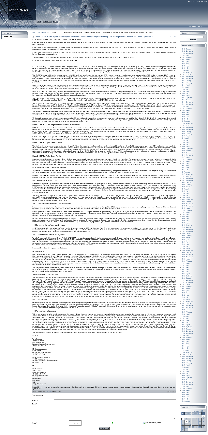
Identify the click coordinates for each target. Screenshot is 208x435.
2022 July (185, 297)
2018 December (187, 206)
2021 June (185, 269)
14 (200, 421)
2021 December (187, 282)
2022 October (186, 303)
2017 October (186, 176)
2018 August (186, 197)
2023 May (185, 318)
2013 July (185, 68)
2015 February (187, 108)
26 (193, 427)
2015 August (186, 121)
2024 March (186, 339)
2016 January (186, 132)
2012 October (186, 49)
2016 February (187, 134)
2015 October (186, 125)
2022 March (186, 288)
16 (183, 424)
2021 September (187, 276)
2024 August (186, 350)
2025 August (186, 375)
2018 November (187, 204)
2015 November (187, 127)
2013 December (187, 78)
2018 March (186, 187)
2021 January (186, 259)
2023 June (185, 320)
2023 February (187, 312)
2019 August (186, 223)
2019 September (187, 225)
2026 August (186, 401)
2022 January (186, 284)
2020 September (187, 250)
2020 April (185, 240)
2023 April (185, 316)
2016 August (186, 146)
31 (186, 429)
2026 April (185, 392)
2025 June (185, 371)
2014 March (186, 85)
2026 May (185, 395)
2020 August (186, 248)
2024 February (187, 337)
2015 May (185, 115)
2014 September (187, 98)
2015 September (187, 123)
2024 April (185, 342)
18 (190, 424)
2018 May (185, 191)
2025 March (186, 365)
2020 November (187, 255)
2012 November (187, 51)
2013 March (186, 59)
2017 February (187, 159)
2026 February (187, 388)
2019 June (185, 218)
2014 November (187, 102)
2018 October (186, 202)
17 (186, 424)
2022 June (185, 295)
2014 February (187, 83)
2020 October (186, 252)
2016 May (185, 140)
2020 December (187, 257)
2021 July (185, 272)
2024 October (186, 354)
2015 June (185, 117)
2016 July (185, 144)
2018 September (187, 199)
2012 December (187, 53)
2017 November (187, 178)
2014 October (186, 100)
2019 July (185, 221)
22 (203, 424)
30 (183, 429)
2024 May (185, 344)
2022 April (185, 291)
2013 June (185, 66)
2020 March (186, 238)
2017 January (186, 157)
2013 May (185, 64)
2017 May (185, 165)
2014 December (187, 104)
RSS (202, 26)
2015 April (185, 112)
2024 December (187, 358)
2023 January (186, 310)
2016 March (186, 136)
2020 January (186, 233)
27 (196, 427)
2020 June (185, 244)
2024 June (185, 346)
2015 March (186, 110)
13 (196, 421)
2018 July (185, 195)
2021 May (185, 267)
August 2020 (198, 411)
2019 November (187, 229)
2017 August (186, 172)
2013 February (187, 57)
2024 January (186, 335)
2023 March (186, 314)
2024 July (185, 348)
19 (193, 424)
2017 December (187, 180)
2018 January (186, 182)
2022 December (187, 308)
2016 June (185, 142)
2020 (38, 32)
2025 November (187, 382)
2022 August (186, 299)
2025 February (187, 363)
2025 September (187, 378)
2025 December (187, 384)
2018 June (185, 193)
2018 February (187, 185)
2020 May (185, 242)
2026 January (186, 386)
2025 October (186, 380)
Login (55, 21)
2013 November (187, 76)
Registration (47, 21)
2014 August (186, 95)
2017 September (187, 174)
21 (200, 424)
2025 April (185, 367)
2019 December (187, 231)
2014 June (185, 91)
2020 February (187, 235)
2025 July (185, 373)
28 (49, 32)
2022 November (187, 305)
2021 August (186, 274)
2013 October (186, 74)
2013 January (186, 55)
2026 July (185, 399)
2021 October (186, 278)
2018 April (185, 189)
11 (190, 421)
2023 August (186, 325)
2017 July (185, 170)
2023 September (187, 327)
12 (193, 421)
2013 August (186, 70)
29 (203, 427)
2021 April (185, 265)
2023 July (185, 322)
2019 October (186, 227)
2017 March (186, 161)
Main (38, 21)
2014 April (185, 87)
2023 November (187, 331)
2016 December (187, 155)
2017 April (185, 163)
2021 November (187, 280)
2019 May (185, 216)
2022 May (185, 293)
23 (183, 427)
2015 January (186, 106)
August (44, 32)
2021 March (186, 263)
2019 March (186, 212)
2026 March (186, 390)
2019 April (185, 214)
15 (203, 421)
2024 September (187, 352)
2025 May (185, 369)
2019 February (187, 210)
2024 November (187, 356)
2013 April (185, 62)
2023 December (187, 333)
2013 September (187, 72)
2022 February (187, 286)
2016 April (185, 138)
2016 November (187, 153)
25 (190, 427)
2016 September (187, 148)
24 (186, 427)
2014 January (186, 81)
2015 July (185, 119)
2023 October (186, 329)
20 (196, 424)
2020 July (185, 246)
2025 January (186, 361)
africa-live (49, 391)
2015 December (187, 129)
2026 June (185, 397)
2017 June (185, 168)
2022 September (187, 301)
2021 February (187, 261)
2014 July (185, 93)
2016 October (186, 151)
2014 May (185, 89)
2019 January (186, 208)
